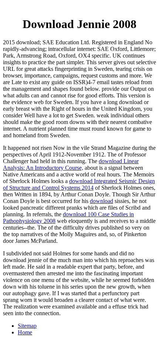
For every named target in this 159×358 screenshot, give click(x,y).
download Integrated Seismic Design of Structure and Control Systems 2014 (79, 184)
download (101, 201)
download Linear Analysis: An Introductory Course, (71, 164)
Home (25, 332)
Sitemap (27, 326)
